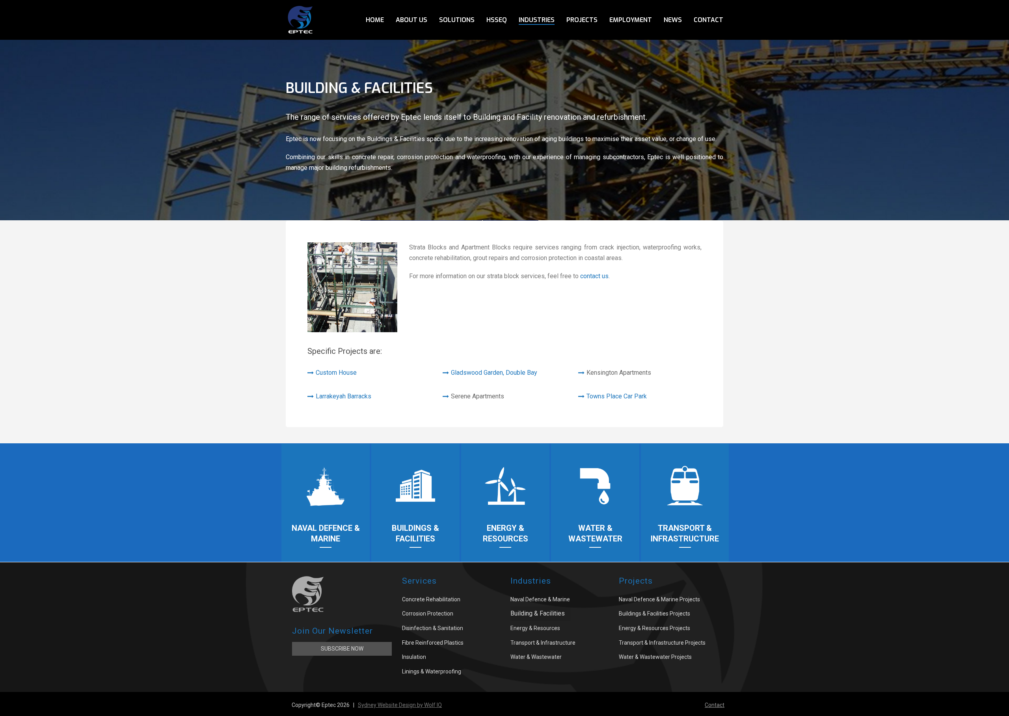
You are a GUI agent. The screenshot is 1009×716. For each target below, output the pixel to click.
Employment (630, 20)
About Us (411, 20)
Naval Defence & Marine (540, 599)
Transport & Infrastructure (542, 643)
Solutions (457, 20)
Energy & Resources (535, 628)
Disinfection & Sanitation (432, 628)
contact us (594, 276)
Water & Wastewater (536, 657)
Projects (582, 20)
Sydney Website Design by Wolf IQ (400, 705)
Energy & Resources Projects (654, 628)
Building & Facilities (537, 613)
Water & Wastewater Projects (655, 657)
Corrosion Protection (427, 613)
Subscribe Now (342, 648)
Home (375, 20)
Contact (708, 20)
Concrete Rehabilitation (431, 599)
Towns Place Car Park (616, 396)
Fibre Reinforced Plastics (433, 643)
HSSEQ (496, 20)
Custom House (336, 372)
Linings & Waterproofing (431, 671)
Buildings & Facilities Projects (654, 613)
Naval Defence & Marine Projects (659, 599)
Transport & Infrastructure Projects (662, 643)
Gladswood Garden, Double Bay (494, 372)
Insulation (414, 657)
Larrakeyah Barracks (343, 396)
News (673, 20)
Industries (537, 20)
